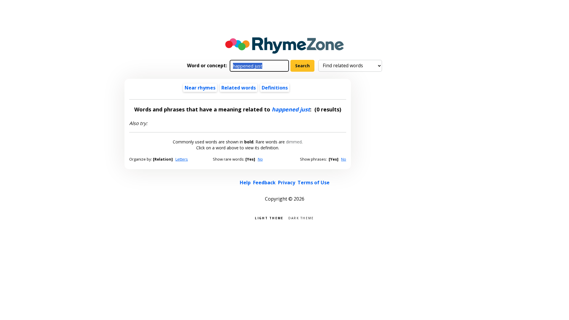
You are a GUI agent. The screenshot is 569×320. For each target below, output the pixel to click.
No (260, 159)
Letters (181, 159)
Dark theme (301, 217)
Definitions (275, 87)
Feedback (264, 182)
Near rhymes (200, 87)
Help (245, 182)
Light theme (269, 217)
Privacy (286, 182)
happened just (291, 109)
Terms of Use (314, 182)
